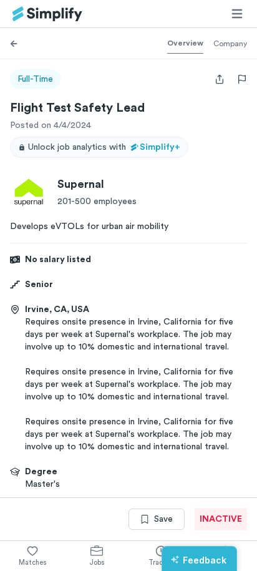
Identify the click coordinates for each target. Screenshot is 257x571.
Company (230, 43)
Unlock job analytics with (104, 147)
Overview (185, 43)
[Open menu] (237, 14)
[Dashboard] (47, 14)
